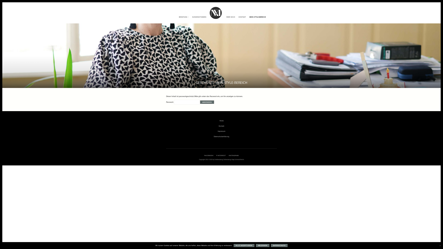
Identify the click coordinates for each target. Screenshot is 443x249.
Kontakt (242, 17)
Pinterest (221, 155)
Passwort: (170, 102)
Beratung (183, 17)
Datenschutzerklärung (221, 136)
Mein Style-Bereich (257, 17)
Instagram (234, 155)
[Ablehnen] (440, 245)
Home (222, 121)
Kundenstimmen (199, 17)
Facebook (209, 155)
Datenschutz (279, 245)
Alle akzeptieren (244, 245)
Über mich (230, 17)
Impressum (221, 131)
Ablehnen (262, 245)
